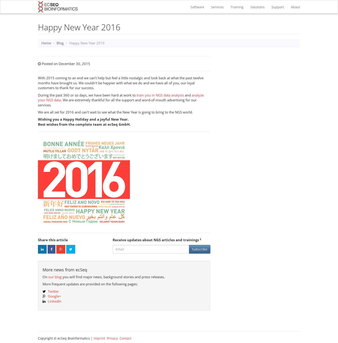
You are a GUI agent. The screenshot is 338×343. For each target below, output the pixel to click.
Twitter (53, 291)
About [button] (295, 7)
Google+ (54, 296)
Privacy (112, 338)
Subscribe (199, 249)
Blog (60, 43)
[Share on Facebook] (51, 249)
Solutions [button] (257, 7)
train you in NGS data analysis (160, 95)
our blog (55, 277)
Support (278, 7)
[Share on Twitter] (70, 249)
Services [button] (217, 7)
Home (46, 43)
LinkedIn (54, 301)
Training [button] (237, 7)
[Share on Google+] (60, 249)
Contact (125, 338)
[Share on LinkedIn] (42, 249)
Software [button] (197, 7)
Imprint (99, 338)
